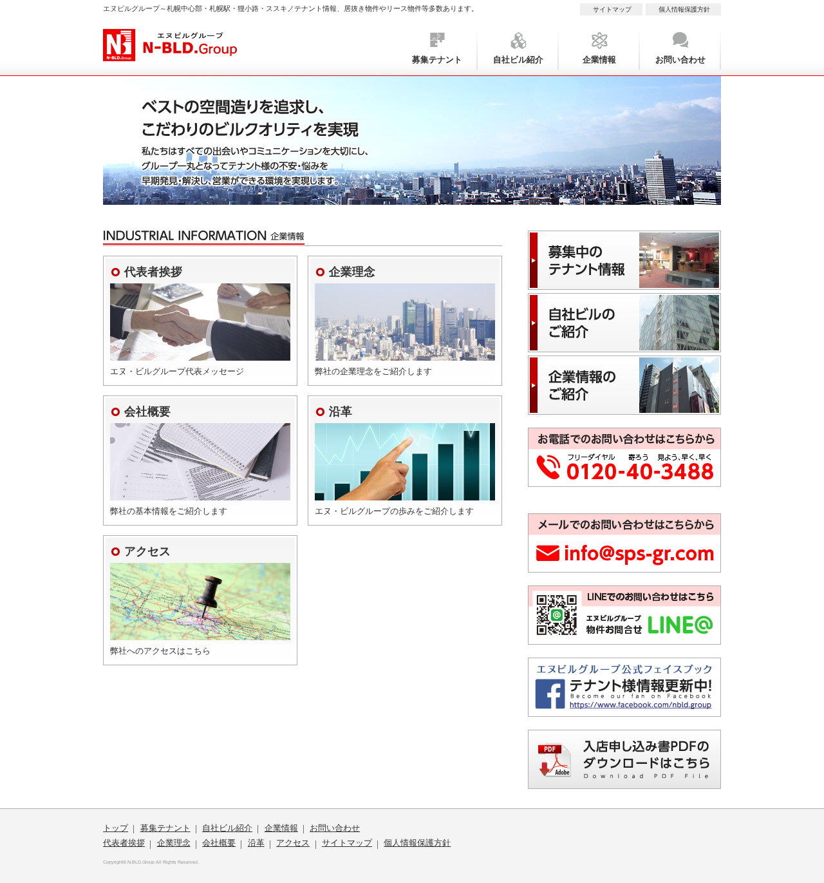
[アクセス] (200, 633)
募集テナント (437, 59)
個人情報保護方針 (684, 9)
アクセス (293, 843)
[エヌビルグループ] (170, 54)
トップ (115, 828)
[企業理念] (405, 353)
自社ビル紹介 (518, 59)
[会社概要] (200, 493)
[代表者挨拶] (200, 353)
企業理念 (174, 843)
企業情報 (599, 59)
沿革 (256, 843)
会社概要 (219, 843)
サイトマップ (612, 9)
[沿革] (405, 493)
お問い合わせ (680, 59)
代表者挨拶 (124, 843)
